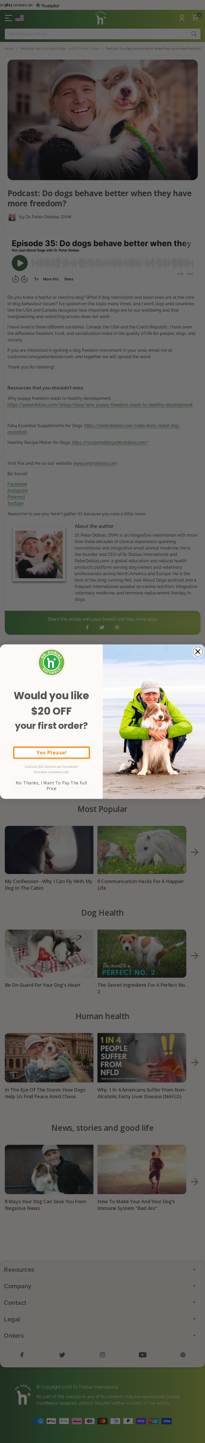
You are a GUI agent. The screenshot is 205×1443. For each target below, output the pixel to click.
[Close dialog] (198, 651)
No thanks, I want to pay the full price (51, 785)
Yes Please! (51, 752)
